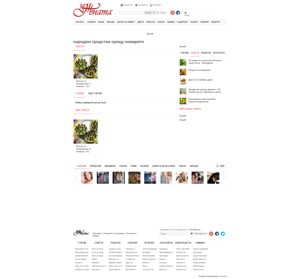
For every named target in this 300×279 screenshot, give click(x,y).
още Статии (95, 93)
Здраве (171, 22)
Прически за (198, 269)
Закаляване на (165, 252)
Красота (150, 22)
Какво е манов (148, 259)
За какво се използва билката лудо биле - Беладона (205, 61)
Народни (163, 249)
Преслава (197, 252)
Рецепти (215, 22)
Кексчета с (181, 259)
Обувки (144, 166)
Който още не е (115, 266)
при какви (163, 256)
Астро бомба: (81, 259)
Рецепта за (114, 259)
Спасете (79, 263)
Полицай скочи (132, 256)
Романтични (131, 266)
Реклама (97, 233)
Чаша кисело (114, 269)
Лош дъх (163, 263)
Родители (182, 22)
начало (80, 22)
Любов (161, 22)
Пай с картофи (182, 249)
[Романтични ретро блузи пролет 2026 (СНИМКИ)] (118, 178)
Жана (145, 266)
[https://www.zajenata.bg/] (81, 232)
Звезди (111, 22)
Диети (140, 22)
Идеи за (129, 263)
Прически (95, 166)
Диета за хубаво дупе (200, 79)
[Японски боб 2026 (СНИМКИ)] (197, 178)
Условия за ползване (114, 233)
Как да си (96, 269)
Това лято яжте (82, 266)
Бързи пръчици (200, 256)
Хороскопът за (81, 249)
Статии (82, 243)
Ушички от (180, 263)
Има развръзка (81, 252)
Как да (162, 259)
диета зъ (163, 269)
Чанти (182, 166)
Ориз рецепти (182, 256)
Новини (91, 22)
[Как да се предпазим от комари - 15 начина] (86, 66)
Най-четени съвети (190, 108)
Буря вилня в (131, 252)
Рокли (123, 166)
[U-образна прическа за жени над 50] (87, 178)
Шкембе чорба (115, 263)
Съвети (194, 22)
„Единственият (81, 256)
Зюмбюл (95, 263)
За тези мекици (115, 256)
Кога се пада (97, 249)
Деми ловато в (199, 259)
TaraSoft (223, 276)
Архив (96, 236)
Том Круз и (130, 249)
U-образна (130, 259)
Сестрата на (148, 269)
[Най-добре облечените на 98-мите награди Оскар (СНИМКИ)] (166, 178)
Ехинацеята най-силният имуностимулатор (202, 100)
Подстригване (199, 263)
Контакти (131, 233)
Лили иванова (148, 256)
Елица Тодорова (200, 249)
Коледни (146, 252)
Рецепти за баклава (199, 70)
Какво (94, 259)
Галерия (204, 22)
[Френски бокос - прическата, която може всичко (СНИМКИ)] (182, 178)
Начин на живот (126, 22)
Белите (145, 263)
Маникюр (110, 166)
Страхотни (181, 252)
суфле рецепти (166, 266)
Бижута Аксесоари (163, 166)
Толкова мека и (115, 252)
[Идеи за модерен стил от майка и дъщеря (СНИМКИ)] (103, 178)
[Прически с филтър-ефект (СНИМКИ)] (213, 178)
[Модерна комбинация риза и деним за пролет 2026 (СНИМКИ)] (150, 178)
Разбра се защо (82, 269)
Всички (148, 13)
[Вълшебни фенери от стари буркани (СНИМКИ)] (134, 178)
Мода (101, 22)
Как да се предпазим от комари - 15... (83, 83)
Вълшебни (130, 269)
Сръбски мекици (149, 249)
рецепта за (181, 266)
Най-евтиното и (99, 266)
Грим (133, 166)
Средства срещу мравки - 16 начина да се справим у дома (205, 90)
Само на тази (115, 249)
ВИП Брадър (199, 266)
